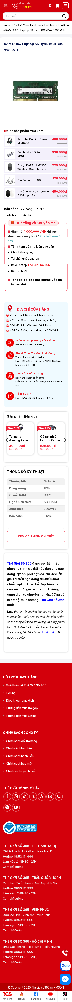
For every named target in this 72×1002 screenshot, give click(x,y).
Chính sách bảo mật (19, 764)
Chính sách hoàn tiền (20, 756)
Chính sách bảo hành (19, 748)
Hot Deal (21, 998)
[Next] (64, 440)
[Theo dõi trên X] (33, 796)
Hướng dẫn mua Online (21, 716)
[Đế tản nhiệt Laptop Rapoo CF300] (51, 427)
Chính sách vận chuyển (21, 771)
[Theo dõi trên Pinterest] (7, 807)
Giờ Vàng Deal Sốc (29, 25)
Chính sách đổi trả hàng (21, 741)
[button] (57, 5)
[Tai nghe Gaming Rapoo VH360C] (20, 427)
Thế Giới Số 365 (52, 600)
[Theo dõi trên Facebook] (7, 796)
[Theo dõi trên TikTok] (24, 796)
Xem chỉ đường (13, 867)
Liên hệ (11, 693)
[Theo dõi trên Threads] (42, 796)
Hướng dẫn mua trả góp (22, 708)
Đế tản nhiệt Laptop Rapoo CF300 (50, 438)
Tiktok (64, 998)
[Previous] (7, 440)
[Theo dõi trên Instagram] (16, 796)
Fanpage (36, 998)
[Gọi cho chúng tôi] (59, 796)
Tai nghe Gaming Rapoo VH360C (19, 438)
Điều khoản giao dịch (20, 700)
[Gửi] (64, 16)
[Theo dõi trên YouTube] (16, 807)
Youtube (50, 998)
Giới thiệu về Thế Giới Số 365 (26, 685)
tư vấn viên (49, 632)
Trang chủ (9, 25)
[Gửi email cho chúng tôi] (50, 796)
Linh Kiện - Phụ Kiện (56, 25)
